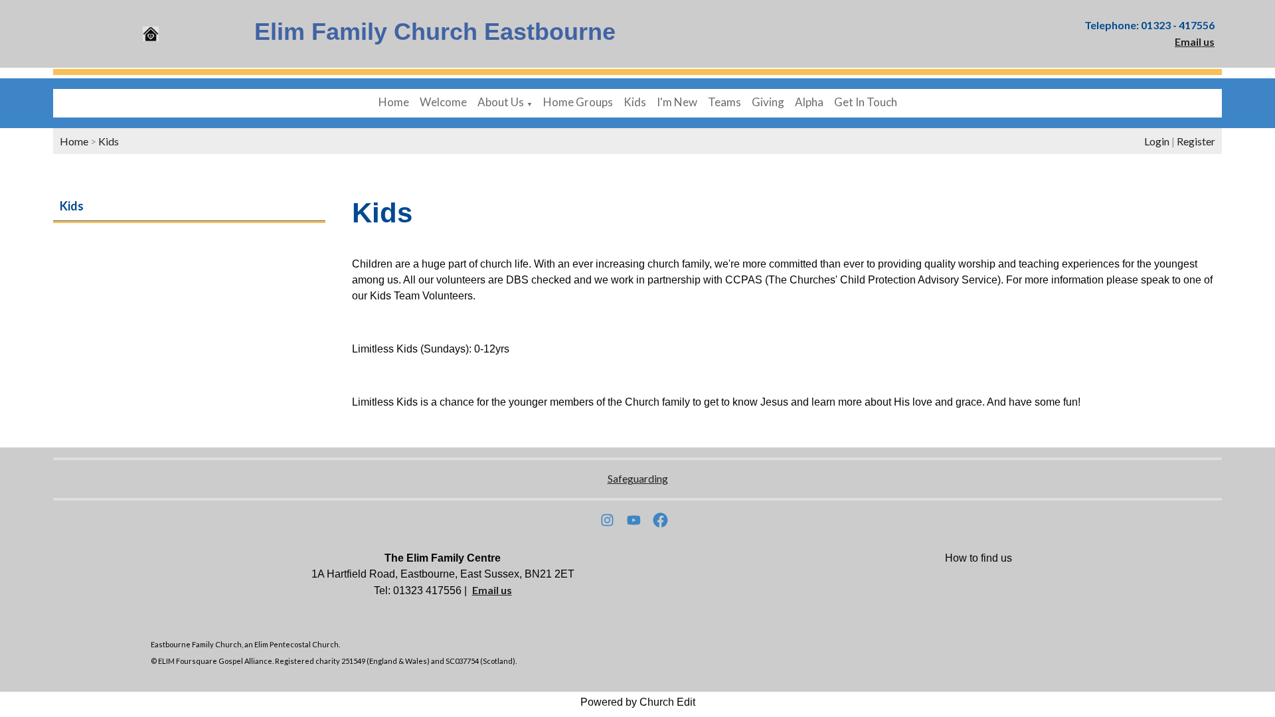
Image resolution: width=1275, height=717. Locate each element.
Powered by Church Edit (637, 702)
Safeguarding (638, 478)
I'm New (677, 102)
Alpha (809, 102)
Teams (724, 102)
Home (394, 102)
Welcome (443, 102)
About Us (500, 102)
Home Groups (578, 102)
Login (1156, 141)
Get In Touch (865, 102)
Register (1196, 141)
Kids (635, 102)
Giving (768, 102)
